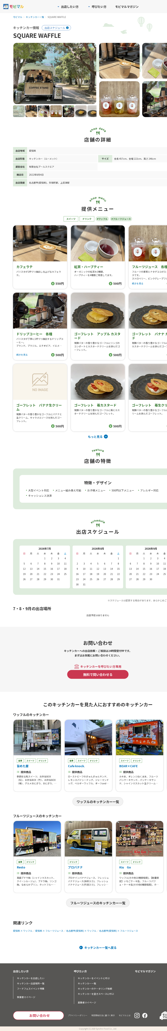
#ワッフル (102, 218)
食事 (20, 760)
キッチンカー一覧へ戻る (100, 947)
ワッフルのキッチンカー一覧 (98, 801)
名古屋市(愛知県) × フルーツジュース (118, 930)
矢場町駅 (53, 182)
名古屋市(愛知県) (38, 182)
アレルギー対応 (149, 490)
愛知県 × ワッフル (22, 930)
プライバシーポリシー (77, 1015)
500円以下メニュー (123, 490)
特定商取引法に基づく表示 (103, 1015)
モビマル (17, 17)
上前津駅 (64, 182)
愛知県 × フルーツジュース (49, 930)
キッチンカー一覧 (35, 17)
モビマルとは (124, 1015)
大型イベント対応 (38, 490)
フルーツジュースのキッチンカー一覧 (97, 903)
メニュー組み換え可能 (68, 490)
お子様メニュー (96, 490)
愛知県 (32, 150)
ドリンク (86, 218)
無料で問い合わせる (98, 674)
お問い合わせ (39, 1015)
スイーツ (71, 218)
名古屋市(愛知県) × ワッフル (81, 930)
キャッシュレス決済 (40, 495)
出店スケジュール (55, 28)
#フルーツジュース (121, 218)
